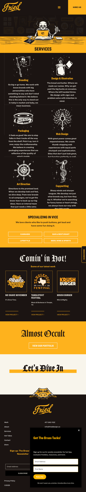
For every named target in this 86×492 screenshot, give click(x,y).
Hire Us (77, 7)
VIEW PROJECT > (11, 315)
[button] (59, 7)
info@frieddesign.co (52, 427)
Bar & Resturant (61, 234)
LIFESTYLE (25, 241)
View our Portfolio (43, 345)
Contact (7, 440)
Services (7, 431)
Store (6, 445)
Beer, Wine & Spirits (61, 241)
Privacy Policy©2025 (9, 483)
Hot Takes (8, 436)
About (6, 427)
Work (6, 422)
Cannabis (25, 234)
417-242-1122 (50, 422)
